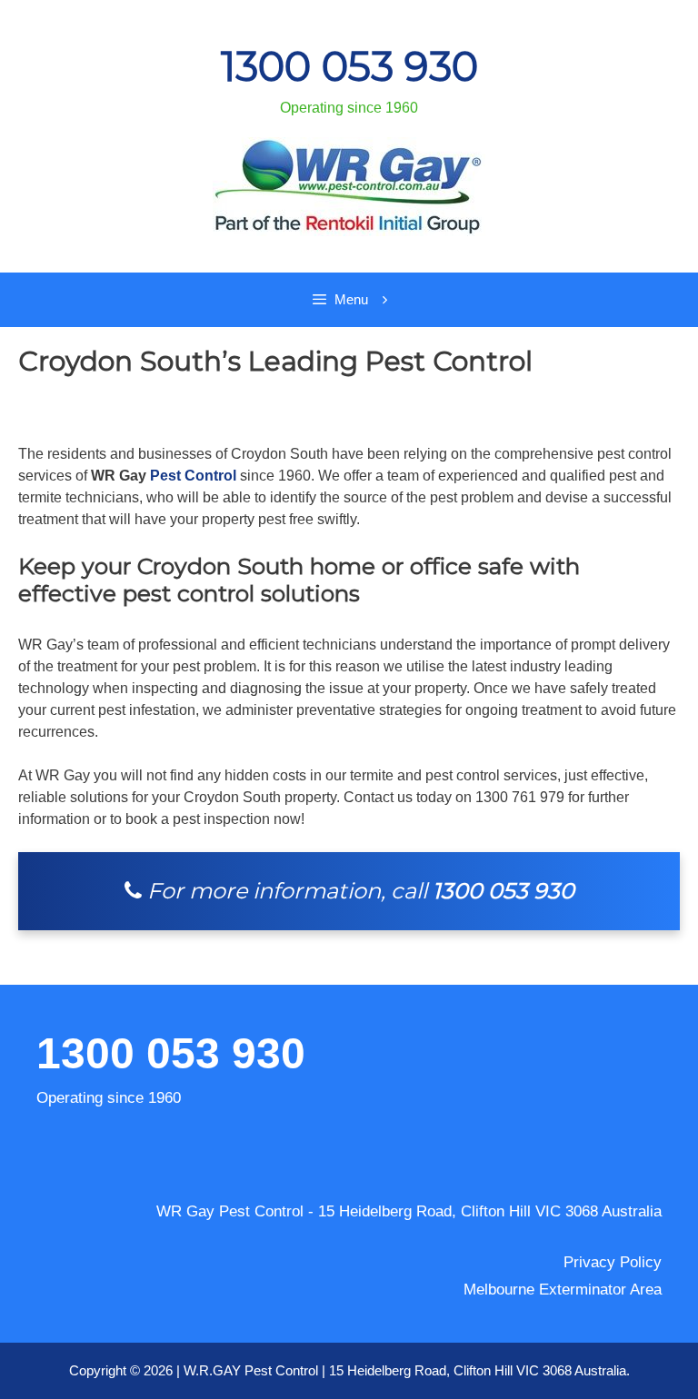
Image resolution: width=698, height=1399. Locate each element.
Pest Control (193, 475)
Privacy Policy (612, 1262)
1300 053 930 (349, 66)
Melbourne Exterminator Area (563, 1289)
